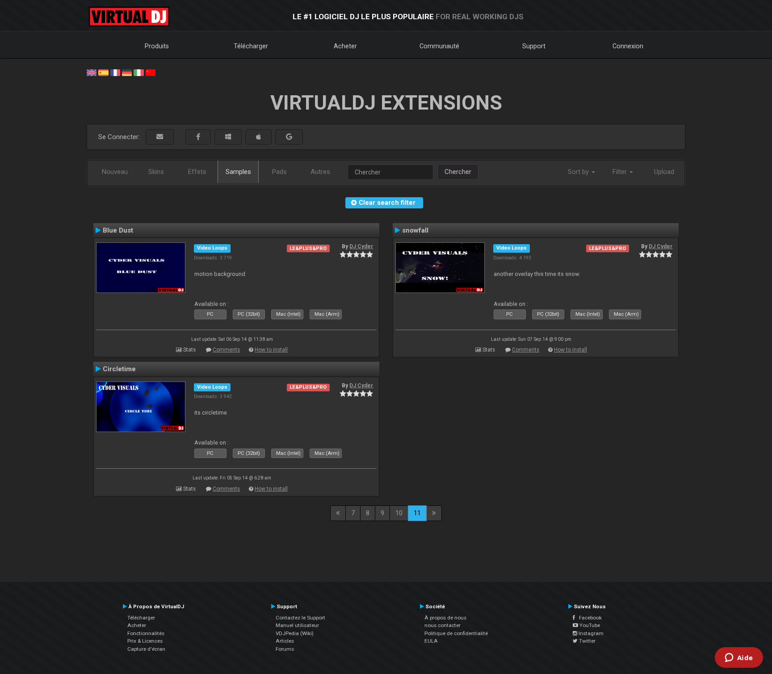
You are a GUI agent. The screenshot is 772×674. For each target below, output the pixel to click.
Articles (285, 641)
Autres (320, 172)
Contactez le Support (300, 618)
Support (533, 46)
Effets (197, 172)
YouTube (589, 625)
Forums (285, 649)
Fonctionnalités (145, 633)
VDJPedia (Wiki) (295, 633)
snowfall (415, 230)
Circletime (119, 369)
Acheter (345, 46)
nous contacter (442, 625)
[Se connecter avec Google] (289, 137)
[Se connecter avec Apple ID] (258, 137)
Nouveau (115, 172)
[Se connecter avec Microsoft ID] (228, 137)
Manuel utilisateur (297, 625)
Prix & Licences (145, 641)
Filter (621, 172)
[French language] (115, 72)
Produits (157, 46)
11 (417, 513)
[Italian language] (138, 72)
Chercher (458, 172)
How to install (271, 350)
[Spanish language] (103, 72)
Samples (238, 172)
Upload (664, 172)
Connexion (628, 46)
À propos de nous (445, 618)
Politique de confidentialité (456, 633)
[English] (91, 72)
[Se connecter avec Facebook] (198, 137)
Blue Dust (118, 230)
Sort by (579, 172)
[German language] (127, 72)
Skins (156, 172)
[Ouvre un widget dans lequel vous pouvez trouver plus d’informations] (738, 658)
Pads (279, 172)
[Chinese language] (150, 72)
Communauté (439, 46)
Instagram (590, 633)
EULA (431, 641)
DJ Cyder (361, 246)
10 (399, 513)
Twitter (587, 641)
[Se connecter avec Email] (160, 137)
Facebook (588, 618)
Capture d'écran (146, 649)
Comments (226, 350)
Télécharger (251, 46)
